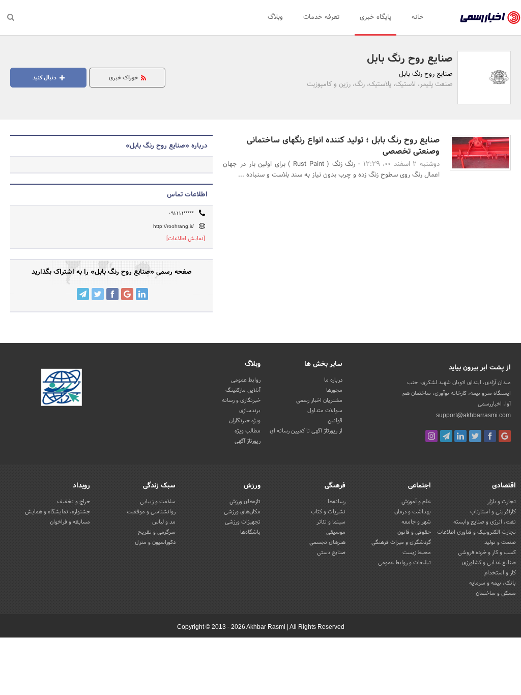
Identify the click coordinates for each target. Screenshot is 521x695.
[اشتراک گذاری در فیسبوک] (112, 294)
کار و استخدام (500, 572)
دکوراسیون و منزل (155, 542)
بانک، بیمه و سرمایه (492, 583)
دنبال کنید (45, 77)
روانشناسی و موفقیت (151, 511)
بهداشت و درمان (412, 511)
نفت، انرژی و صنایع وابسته (484, 522)
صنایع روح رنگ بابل (409, 59)
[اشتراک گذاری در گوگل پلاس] (127, 294)
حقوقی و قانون (414, 532)
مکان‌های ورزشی (242, 511)
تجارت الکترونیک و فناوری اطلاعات (476, 532)
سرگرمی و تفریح (157, 532)
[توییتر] (475, 436)
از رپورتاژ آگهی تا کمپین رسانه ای (306, 431)
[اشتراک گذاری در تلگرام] (83, 294)
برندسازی (249, 410)
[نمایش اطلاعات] (185, 238)
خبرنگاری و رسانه (241, 400)
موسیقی (335, 532)
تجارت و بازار (501, 501)
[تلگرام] (446, 436)
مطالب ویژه (247, 431)
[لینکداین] (460, 436)
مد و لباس (164, 522)
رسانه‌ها (336, 501)
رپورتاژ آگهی (247, 441)
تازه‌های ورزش (244, 501)
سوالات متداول (324, 410)
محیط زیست (416, 552)
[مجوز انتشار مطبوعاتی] (61, 388)
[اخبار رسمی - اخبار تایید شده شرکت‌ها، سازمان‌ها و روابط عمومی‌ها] (490, 17)
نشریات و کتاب (328, 511)
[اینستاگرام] (431, 436)
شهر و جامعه (416, 522)
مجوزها (334, 390)
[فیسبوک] (490, 436)
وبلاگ (275, 17)
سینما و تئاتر (330, 522)
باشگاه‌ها (250, 532)
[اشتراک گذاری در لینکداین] (142, 294)
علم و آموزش (416, 501)
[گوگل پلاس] (505, 436)
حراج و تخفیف (73, 501)
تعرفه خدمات (321, 17)
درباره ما (333, 380)
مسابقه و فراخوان (70, 522)
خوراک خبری (124, 77)
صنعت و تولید (500, 542)
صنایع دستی (331, 552)
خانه (418, 17)
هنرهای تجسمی (327, 542)
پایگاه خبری (375, 17)
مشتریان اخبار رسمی (319, 400)
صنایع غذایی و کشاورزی (489, 562)
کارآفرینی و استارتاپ (493, 511)
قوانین (335, 420)
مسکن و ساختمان (496, 593)
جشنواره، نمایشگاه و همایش (57, 511)
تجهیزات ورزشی (242, 522)
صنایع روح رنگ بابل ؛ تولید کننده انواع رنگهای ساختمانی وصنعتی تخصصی (343, 145)
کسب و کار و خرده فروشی (487, 552)
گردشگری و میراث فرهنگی (401, 542)
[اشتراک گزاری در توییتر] (98, 294)
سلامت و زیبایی (158, 501)
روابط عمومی (245, 380)
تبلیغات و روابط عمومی (404, 562)
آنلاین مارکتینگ (242, 390)
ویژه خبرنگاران (244, 420)
